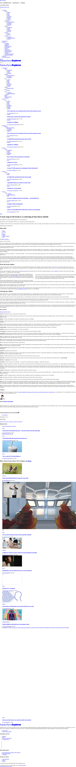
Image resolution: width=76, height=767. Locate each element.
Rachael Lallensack (12, 141)
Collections (7, 44)
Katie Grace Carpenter (12, 124)
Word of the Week (8, 46)
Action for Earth (8, 51)
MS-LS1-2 (16, 421)
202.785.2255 (23, 765)
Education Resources (6, 57)
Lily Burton (10, 113)
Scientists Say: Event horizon (14, 188)
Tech (6, 35)
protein (55, 271)
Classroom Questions (9, 54)
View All (9, 19)
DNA (21, 271)
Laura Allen (10, 159)
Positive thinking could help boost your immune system (15, 624)
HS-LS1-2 (7, 421)
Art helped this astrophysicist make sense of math (19, 139)
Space (6, 32)
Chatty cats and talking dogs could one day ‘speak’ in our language (23, 209)
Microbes (9, 17)
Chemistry (7, 94)
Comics (6, 48)
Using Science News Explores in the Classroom (11, 752)
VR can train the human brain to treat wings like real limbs (16, 534)
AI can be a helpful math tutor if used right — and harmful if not (23, 198)
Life (6, 11)
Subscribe (4, 736)
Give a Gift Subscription (7, 738)
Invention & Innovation (9, 53)
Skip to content (3, 0)
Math (6, 95)
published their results (22, 288)
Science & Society (8, 96)
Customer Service (5, 739)
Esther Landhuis (7, 626)
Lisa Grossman (11, 184)
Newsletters (4, 754)
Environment (9, 27)
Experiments (7, 47)
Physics (6, 87)
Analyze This (7, 49)
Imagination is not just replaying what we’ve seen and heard (17, 570)
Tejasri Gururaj (11, 206)
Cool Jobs (6, 52)
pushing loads (14, 275)
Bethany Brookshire (12, 118)
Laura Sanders (11, 211)
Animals (8, 12)
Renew (3, 737)
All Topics (4, 10)
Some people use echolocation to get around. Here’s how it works (18, 606)
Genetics (8, 18)
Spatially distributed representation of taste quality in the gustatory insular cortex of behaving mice (36, 392)
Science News (5, 41)
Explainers (7, 45)
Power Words (4, 414)
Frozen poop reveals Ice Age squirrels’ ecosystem (19, 116)
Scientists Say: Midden (12, 122)
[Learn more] (18, 412)
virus (59, 266)
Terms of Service (3, 766)
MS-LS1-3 (20, 421)
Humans (6, 20)
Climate (8, 28)
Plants (8, 14)
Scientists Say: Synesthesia (8, 588)
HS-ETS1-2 (2, 421)
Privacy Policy (9, 766)
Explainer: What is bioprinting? (15, 204)
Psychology (9, 23)
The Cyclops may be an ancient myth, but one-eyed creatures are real (24, 111)
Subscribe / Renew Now (4, 7)
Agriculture (9, 30)
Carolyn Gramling (11, 170)
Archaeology (9, 24)
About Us (4, 56)
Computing (9, 36)
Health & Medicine (10, 21)
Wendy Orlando (11, 200)
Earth (6, 26)
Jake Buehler (6, 480)
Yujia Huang (6, 536)
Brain (8, 13)
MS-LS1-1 (11, 421)
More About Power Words (5, 311)
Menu (3, 42)
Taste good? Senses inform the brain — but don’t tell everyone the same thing (21, 430)
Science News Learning (6, 731)
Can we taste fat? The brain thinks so (11, 456)
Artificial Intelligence (11, 37)
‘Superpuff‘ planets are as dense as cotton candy (19, 182)
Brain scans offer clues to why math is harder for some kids (16, 720)
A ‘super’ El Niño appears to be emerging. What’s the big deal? (22, 168)
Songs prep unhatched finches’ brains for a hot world (15, 478)
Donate (1, 59)
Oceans (8, 29)
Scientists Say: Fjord (12, 162)
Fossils (8, 15)
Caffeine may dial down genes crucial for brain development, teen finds (19, 552)
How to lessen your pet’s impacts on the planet (18, 156)
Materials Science (10, 88)
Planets (8, 33)
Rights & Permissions (6, 753)
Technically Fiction (8, 50)
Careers (3, 761)
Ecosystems (9, 16)
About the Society (5, 759)
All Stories (7, 43)
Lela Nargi (6, 432)
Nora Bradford (6, 572)
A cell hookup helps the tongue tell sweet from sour (14, 438)
